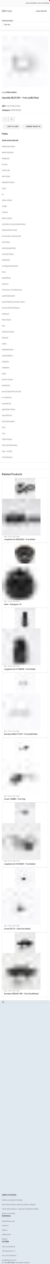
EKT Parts (11, 1262)
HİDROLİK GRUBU (8, 332)
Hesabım (5, 1226)
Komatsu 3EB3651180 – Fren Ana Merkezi (21, 994)
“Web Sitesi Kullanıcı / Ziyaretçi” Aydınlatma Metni (20, 1209)
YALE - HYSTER (7, 451)
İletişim (4, 1239)
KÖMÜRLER (6, 386)
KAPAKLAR (5, 158)
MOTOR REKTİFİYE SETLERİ (11, 392)
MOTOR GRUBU (7, 380)
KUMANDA (5, 368)
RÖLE (4, 272)
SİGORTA (5, 284)
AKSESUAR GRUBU (8, 147)
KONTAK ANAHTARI (9, 248)
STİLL (4, 427)
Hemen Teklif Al (33, 126)
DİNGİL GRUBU (7, 218)
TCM (3, 433)
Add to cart (12, 126)
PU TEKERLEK (6, 397)
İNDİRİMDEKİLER (7, 350)
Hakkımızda (6, 1234)
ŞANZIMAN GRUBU (8, 409)
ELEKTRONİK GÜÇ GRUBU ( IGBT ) (13, 302)
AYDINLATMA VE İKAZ (9, 230)
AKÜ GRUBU (6, 176)
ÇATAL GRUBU (7, 200)
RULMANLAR (6, 404)
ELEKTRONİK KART (8, 296)
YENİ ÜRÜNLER (7, 457)
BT (3, 194)
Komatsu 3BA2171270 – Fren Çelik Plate (20, 734)
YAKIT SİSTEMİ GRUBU (9, 445)
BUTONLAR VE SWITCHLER (11, 236)
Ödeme (4, 1230)
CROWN (5, 212)
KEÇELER (5, 338)
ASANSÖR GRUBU (8, 182)
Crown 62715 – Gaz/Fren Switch (17, 929)
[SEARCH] (44, 24)
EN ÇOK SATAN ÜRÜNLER (11, 308)
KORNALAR (6, 260)
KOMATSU (5, 362)
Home (4, 92)
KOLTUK (4, 164)
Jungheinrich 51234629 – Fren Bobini (19, 864)
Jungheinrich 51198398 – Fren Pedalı (19, 669)
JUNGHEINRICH (7, 356)
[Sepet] (48, 11)
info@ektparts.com (9, 1260)
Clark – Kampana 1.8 (12, 604)
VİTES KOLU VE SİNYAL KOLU (12, 290)
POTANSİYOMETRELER (10, 266)
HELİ (3, 326)
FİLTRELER (5, 314)
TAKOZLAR (6, 170)
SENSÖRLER (6, 278)
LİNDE (4, 374)
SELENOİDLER (7, 415)
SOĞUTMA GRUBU (8, 421)
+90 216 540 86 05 (43, 3)
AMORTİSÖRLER (7, 152)
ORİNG (4, 344)
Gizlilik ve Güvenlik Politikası (12, 1200)
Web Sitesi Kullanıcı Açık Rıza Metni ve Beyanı (19, 1205)
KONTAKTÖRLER (8, 254)
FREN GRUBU (11, 92)
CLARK (4, 206)
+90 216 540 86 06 (31, 3)
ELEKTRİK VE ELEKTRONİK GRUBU (14, 224)
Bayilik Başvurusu (8, 1221)
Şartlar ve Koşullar (8, 1213)
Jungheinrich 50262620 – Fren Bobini (19, 539)
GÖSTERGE (6, 242)
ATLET (4, 188)
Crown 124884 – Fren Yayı (15, 799)
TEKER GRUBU (7, 439)
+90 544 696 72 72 (8, 1251)
